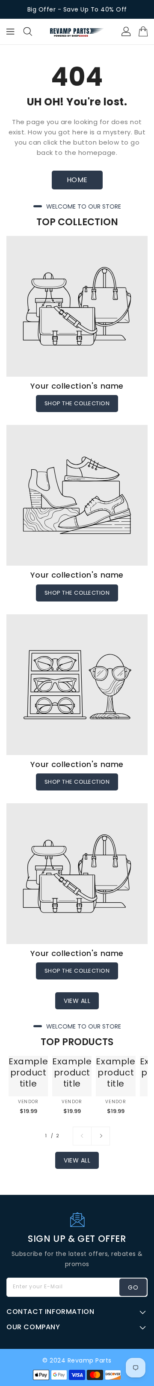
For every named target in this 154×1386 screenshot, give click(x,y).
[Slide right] (100, 1136)
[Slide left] (82, 1136)
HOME (77, 180)
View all (77, 1001)
